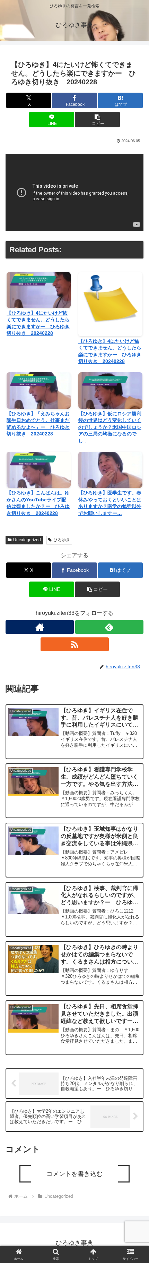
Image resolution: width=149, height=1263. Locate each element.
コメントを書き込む (74, 1173)
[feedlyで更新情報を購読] (109, 627)
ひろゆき (61, 539)
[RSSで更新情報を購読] (75, 644)
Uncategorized (27, 539)
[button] (97, 119)
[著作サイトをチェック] (40, 627)
